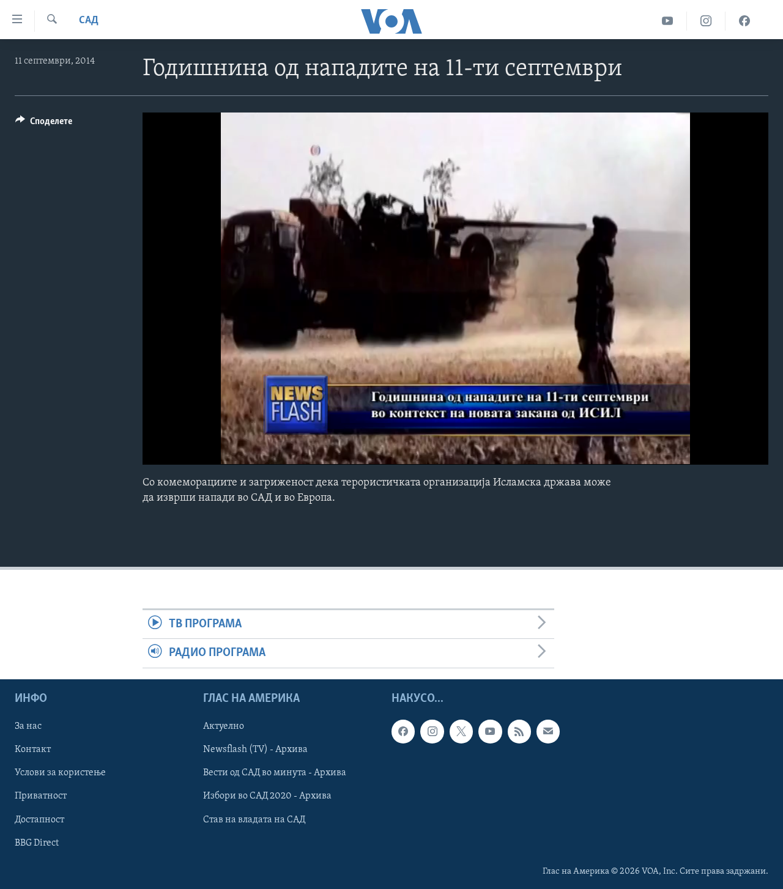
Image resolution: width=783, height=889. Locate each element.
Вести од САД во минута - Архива (274, 773)
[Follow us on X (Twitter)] (461, 731)
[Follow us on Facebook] (403, 731)
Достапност (39, 819)
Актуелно (223, 726)
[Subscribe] (548, 731)
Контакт (33, 749)
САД (88, 20)
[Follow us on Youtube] (490, 731)
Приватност (41, 796)
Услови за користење (60, 773)
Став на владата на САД (254, 819)
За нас (28, 726)
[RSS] (519, 731)
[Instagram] (706, 21)
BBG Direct (37, 842)
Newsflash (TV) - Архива (255, 749)
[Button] (43, 124)
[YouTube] (667, 21)
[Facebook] (744, 21)
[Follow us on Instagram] (431, 731)
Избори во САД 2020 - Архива (267, 796)
